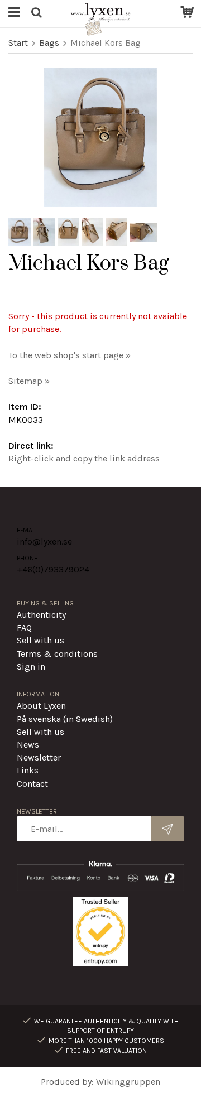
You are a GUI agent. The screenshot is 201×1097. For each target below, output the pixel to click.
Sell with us (40, 640)
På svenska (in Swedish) (65, 719)
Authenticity (41, 614)
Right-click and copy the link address (84, 458)
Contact (32, 783)
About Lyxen (41, 705)
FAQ (24, 627)
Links (28, 770)
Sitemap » (29, 381)
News (28, 744)
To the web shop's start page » (69, 355)
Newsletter (39, 757)
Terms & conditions (57, 653)
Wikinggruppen (128, 1081)
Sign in (31, 666)
